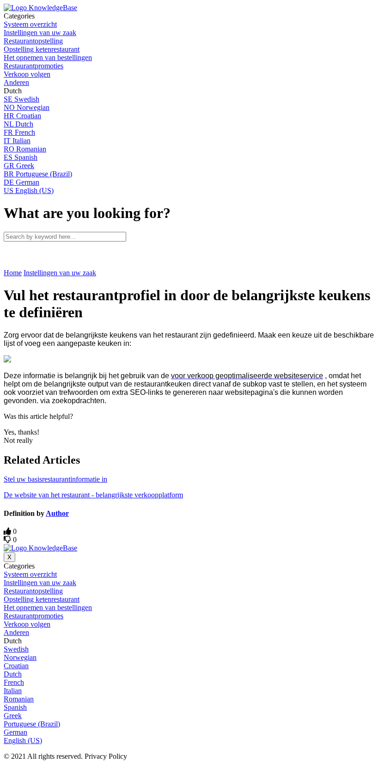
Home (13, 273)
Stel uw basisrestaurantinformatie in (55, 479)
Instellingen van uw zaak (60, 273)
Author (57, 513)
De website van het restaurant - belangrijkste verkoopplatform (93, 495)
